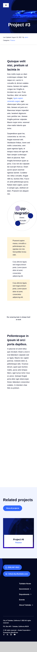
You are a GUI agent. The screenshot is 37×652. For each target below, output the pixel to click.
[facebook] (4, 634)
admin (26, 37)
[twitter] (7, 634)
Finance (12, 40)
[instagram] (11, 634)
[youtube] (14, 634)
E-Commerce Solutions (22, 209)
